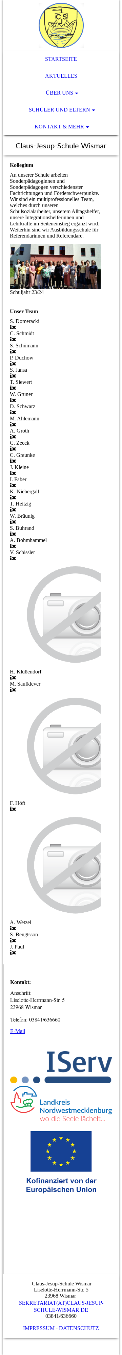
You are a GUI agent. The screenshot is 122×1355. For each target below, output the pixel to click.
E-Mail (17, 1031)
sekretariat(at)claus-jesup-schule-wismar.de (61, 1306)
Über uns (59, 93)
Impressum (39, 1328)
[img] (61, 25)
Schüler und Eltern (59, 110)
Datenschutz (79, 1328)
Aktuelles (61, 76)
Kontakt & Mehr (59, 126)
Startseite (61, 59)
